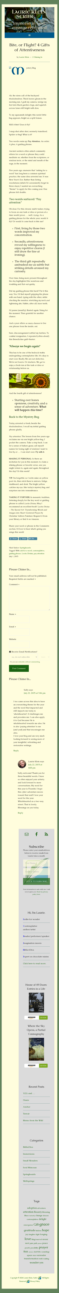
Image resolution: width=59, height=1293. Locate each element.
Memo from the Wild (33, 1120)
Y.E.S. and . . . (29, 1093)
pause (40, 1243)
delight (42, 1219)
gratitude (29, 1230)
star (34, 1255)
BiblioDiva (28, 1147)
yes (41, 1262)
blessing (46, 1212)
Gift (36, 1224)
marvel (39, 1239)
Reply (16, 750)
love (28, 1239)
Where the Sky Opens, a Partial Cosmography (36, 1030)
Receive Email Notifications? (24, 651)
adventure (41, 1208)
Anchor (26, 1106)
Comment (14, 584)
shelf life (37, 1252)
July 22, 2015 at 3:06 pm (34, 693)
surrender (41, 1255)
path (35, 1243)
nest (27, 1243)
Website (12, 639)
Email (12, 626)
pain (31, 1243)
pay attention (39, 553)
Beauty (38, 1211)
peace (45, 1243)
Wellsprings (28, 1181)
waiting (46, 1258)
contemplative (38, 550)
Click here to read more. (34, 963)
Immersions (28, 1154)
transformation (31, 1258)
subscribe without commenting (29, 662)
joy (27, 1234)
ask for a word (26, 550)
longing (43, 1234)
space (29, 1255)
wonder (34, 1262)
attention (28, 1211)
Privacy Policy (35, 1281)
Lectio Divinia (27, 553)
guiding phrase (15, 553)
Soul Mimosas (30, 1167)
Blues (26, 1215)
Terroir (26, 1113)
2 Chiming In (37, 57)
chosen (46, 1215)
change (39, 1215)
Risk (25, 1251)
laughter (32, 1234)
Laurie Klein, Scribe (29, 14)
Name (12, 614)
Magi (34, 1239)
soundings (45, 1252)
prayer (43, 1247)
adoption (32, 1207)
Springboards (25, 548)
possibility (34, 1248)
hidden (38, 1230)
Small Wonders (30, 1160)
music (45, 1239)
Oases (26, 1100)
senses (31, 1252)
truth (41, 1258)
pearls (27, 1248)
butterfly (32, 1216)
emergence (28, 1225)
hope (45, 1230)
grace (44, 1224)
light (38, 1234)
